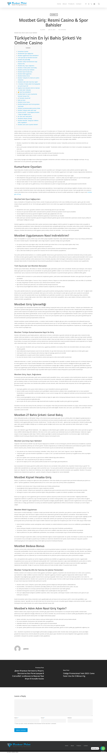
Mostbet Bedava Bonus (24, 76)
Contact (78, 4)
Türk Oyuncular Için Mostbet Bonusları (27, 57)
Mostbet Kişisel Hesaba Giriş (25, 72)
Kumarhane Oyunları (23, 51)
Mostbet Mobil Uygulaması (24, 74)
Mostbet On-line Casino (24, 102)
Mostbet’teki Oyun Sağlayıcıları (25, 53)
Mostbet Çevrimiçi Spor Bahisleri (26, 69)
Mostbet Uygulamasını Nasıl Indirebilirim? (28, 55)
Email (43, 717)
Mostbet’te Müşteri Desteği (25, 118)
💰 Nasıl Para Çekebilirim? (24, 92)
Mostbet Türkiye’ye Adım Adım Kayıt (27, 110)
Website (70, 717)
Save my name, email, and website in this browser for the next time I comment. (36, 723)
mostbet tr (54, 14)
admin (26, 649)
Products (71, 4)
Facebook (93, 745)
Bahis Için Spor (21, 100)
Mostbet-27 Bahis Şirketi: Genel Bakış (27, 67)
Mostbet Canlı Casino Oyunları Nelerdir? (28, 124)
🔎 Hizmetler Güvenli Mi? (24, 98)
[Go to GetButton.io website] (103, 751)
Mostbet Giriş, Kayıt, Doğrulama (26, 65)
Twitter (96, 745)
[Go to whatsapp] (103, 748)
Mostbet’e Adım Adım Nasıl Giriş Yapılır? (28, 82)
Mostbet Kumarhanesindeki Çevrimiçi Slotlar (29, 108)
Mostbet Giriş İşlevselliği (24, 59)
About (65, 4)
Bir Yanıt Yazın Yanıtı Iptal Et (25, 116)
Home (59, 4)
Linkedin (98, 745)
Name (16, 717)
